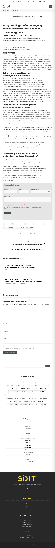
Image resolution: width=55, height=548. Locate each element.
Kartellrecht (28, 445)
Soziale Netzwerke (10, 395)
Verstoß (19, 401)
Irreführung (35, 388)
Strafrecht (27, 454)
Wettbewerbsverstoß (12, 404)
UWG (29, 398)
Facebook (29, 385)
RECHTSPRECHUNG (39, 224)
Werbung (33, 401)
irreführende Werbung (25, 388)
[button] (50, 6)
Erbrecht (28, 433)
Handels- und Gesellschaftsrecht (28, 438)
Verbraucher (34, 398)
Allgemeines (28, 428)
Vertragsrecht (28, 459)
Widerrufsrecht (39, 404)
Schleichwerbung (34, 391)
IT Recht (28, 442)
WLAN (45, 404)
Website (5, 338)
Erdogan (17, 227)
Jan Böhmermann (24, 227)
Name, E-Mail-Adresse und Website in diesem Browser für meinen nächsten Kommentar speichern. (19, 347)
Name (5, 324)
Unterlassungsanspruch (29, 395)
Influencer (47, 385)
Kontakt (28, 509)
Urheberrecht (14, 283)
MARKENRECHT (28, 447)
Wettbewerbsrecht (40, 401)
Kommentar (6, 308)
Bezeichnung (33, 382)
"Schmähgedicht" (10, 227)
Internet (17, 388)
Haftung (40, 385)
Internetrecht (28, 440)
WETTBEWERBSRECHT (22, 283)
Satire (31, 227)
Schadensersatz (25, 391)
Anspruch (26, 382)
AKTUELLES (30, 224)
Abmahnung (9, 382)
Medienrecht (8, 283)
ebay (12, 385)
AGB (15, 382)
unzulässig (46, 395)
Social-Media (42, 391)
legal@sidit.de (29, 530)
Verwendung (26, 401)
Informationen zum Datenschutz (21, 207)
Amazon (20, 382)
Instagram (11, 388)
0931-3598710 (29, 526)
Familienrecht (27, 435)
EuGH (24, 385)
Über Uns (28, 507)
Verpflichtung (13, 401)
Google (35, 385)
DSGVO (7, 385)
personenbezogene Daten (14, 391)
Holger (8, 224)
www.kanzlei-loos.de (27, 532)
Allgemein (27, 426)
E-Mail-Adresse (7, 331)
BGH (39, 382)
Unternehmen (39, 395)
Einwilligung (18, 385)
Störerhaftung (19, 395)
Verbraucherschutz (43, 398)
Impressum (28, 503)
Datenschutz (45, 382)
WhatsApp (31, 404)
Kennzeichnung (43, 388)
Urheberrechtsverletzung (20, 398)
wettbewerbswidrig (23, 404)
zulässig (27, 408)
